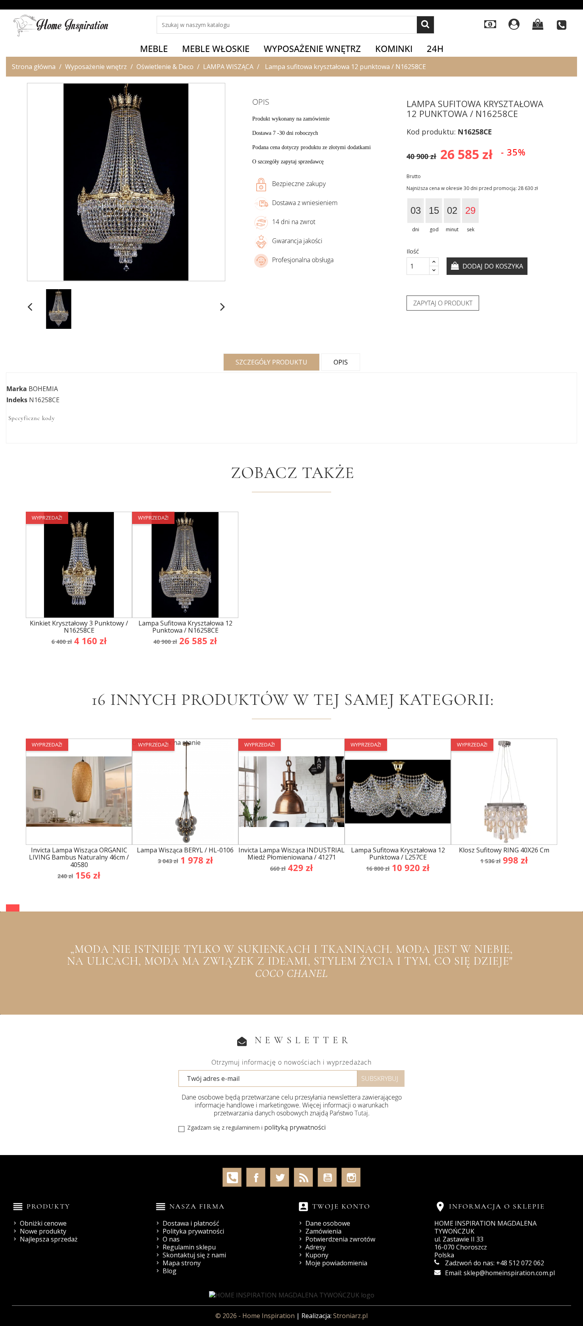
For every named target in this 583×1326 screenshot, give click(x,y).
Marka (16, 389)
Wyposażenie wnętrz (312, 48)
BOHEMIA (43, 388)
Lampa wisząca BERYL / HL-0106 (185, 850)
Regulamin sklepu (189, 1247)
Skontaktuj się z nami (194, 1255)
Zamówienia (323, 1231)
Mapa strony (182, 1263)
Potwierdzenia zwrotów (340, 1239)
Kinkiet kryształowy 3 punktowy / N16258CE (79, 627)
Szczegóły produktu (271, 362)
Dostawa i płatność (191, 1223)
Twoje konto (341, 1206)
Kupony (316, 1255)
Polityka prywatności (193, 1231)
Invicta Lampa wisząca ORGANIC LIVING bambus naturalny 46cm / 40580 (79, 857)
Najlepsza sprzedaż (49, 1239)
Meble (154, 48)
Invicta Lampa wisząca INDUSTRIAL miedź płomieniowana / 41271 (291, 854)
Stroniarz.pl (350, 1315)
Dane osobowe (327, 1223)
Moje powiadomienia (336, 1263)
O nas (171, 1239)
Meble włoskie (215, 48)
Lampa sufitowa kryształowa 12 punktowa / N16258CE (185, 627)
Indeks (16, 400)
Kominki (393, 48)
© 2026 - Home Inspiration (255, 1315)
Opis (341, 362)
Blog (169, 1271)
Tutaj (361, 1113)
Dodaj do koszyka (492, 266)
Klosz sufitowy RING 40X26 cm (504, 850)
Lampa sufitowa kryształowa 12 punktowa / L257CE (398, 854)
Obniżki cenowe (43, 1223)
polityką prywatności (295, 1127)
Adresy (315, 1247)
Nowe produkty (43, 1231)
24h (435, 48)
